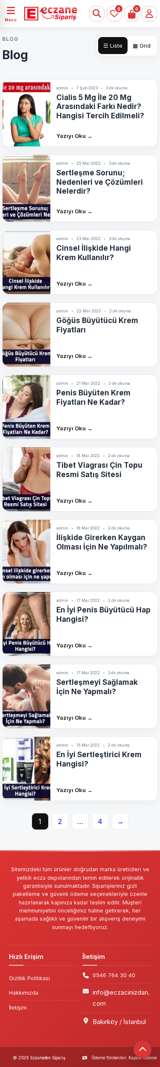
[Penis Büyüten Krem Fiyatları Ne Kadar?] (26, 407)
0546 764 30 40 (114, 975)
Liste (112, 45)
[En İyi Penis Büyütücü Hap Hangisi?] (26, 624)
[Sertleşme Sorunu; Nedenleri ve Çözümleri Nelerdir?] (26, 188)
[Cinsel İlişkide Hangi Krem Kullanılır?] (26, 262)
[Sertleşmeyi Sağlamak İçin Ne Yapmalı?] (26, 696)
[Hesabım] (149, 13)
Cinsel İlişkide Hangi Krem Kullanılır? (93, 252)
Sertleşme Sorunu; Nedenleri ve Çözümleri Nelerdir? (99, 182)
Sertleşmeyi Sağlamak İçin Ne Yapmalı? (97, 686)
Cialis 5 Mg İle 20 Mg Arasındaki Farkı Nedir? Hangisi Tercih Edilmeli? (100, 106)
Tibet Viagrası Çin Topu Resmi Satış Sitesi (99, 469)
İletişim (18, 1007)
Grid (142, 45)
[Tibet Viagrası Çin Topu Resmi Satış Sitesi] (26, 479)
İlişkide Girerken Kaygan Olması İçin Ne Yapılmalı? (101, 542)
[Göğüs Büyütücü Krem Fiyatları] (26, 334)
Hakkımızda (23, 993)
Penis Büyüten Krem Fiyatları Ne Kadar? (93, 397)
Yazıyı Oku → (74, 135)
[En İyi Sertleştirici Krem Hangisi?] (26, 769)
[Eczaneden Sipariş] (47, 13)
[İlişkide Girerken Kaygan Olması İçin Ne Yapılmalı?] (26, 552)
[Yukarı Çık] (142, 1049)
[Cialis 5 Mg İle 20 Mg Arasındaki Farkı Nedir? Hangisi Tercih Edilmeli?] (26, 113)
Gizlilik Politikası (29, 978)
